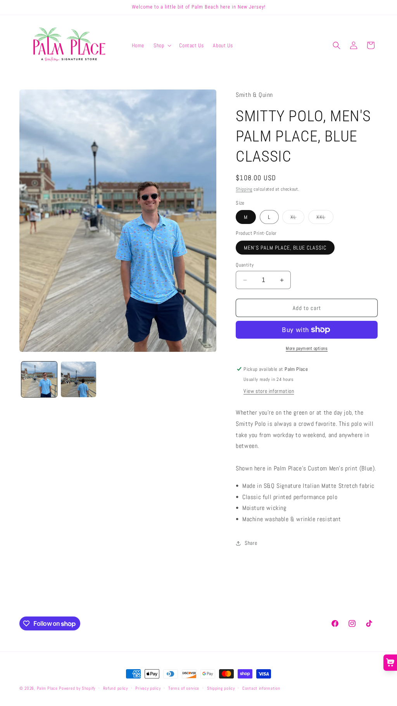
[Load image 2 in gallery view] (79, 379)
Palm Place (47, 688)
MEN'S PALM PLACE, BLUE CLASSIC (285, 247)
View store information (268, 390)
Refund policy (115, 688)
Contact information (261, 688)
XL (297, 218)
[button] (161, 45)
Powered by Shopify (77, 688)
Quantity (245, 265)
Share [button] (251, 542)
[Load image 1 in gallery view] (39, 379)
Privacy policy (148, 688)
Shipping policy (221, 688)
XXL (324, 218)
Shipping (244, 189)
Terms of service (183, 688)
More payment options (307, 348)
